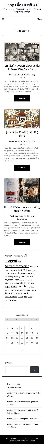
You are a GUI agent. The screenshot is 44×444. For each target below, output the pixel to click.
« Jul (21, 351)
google (31, 276)
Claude (28, 270)
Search (8, 363)
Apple (7, 270)
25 (12, 342)
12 (17, 333)
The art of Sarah (16, 293)
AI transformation (17, 266)
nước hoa (23, 286)
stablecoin (21, 290)
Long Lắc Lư (22, 219)
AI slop (20, 261)
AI (25, 255)
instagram (23, 280)
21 (27, 338)
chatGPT (21, 270)
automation (13, 270)
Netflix (14, 286)
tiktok (25, 293)
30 (37, 342)
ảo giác (30, 297)
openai (31, 287)
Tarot (7, 293)
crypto (34, 270)
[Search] (34, 369)
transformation (11, 297)
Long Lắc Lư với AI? (22, 5)
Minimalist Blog (14, 440)
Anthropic (34, 266)
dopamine (22, 273)
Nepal (7, 286)
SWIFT (33, 290)
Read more (22, 98)
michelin (23, 283)
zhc (25, 296)
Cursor (7, 273)
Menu (39, 19)
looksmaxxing (9, 283)
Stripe (28, 290)
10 (7, 333)
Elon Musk (31, 273)
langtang (31, 280)
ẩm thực (9, 300)
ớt (15, 300)
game (16, 277)
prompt (13, 290)
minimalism (30, 283)
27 (22, 342)
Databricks (13, 273)
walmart (20, 297)
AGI (22, 256)
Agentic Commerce (12, 256)
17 (7, 338)
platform (7, 290)
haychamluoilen (12, 279)
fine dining (9, 276)
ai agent (11, 260)
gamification (24, 276)
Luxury (16, 283)
